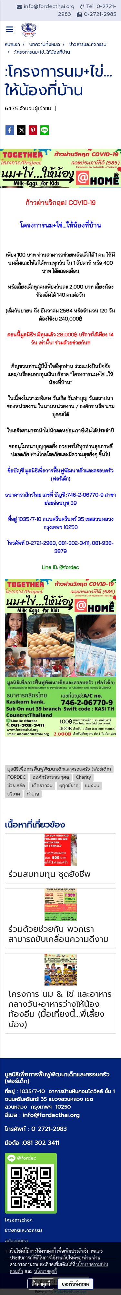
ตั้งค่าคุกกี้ (41, 1284)
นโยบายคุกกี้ (45, 1271)
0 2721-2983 (49, 1128)
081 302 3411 (41, 1142)
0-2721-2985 (100, 14)
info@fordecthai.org (51, 1115)
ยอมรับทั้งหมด (75, 1284)
